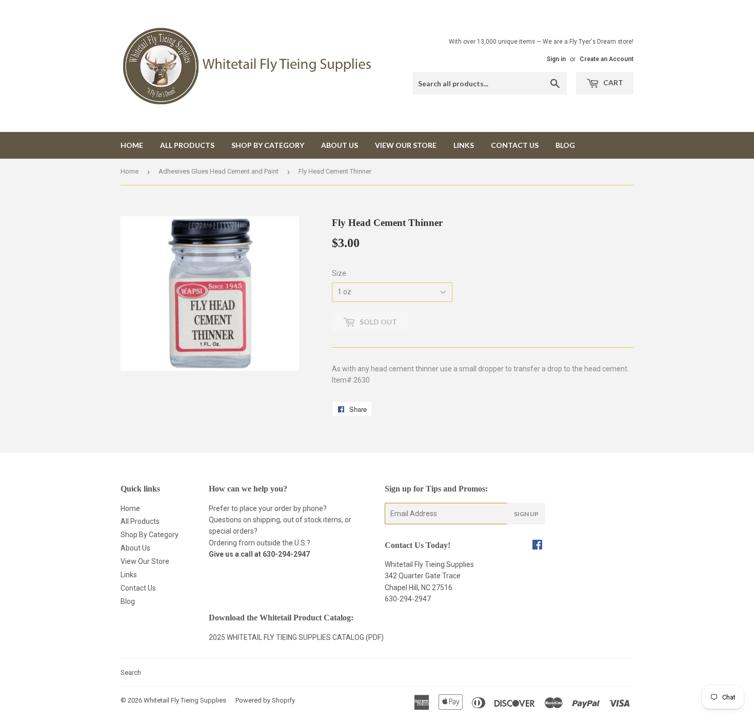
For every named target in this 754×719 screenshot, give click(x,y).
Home (132, 145)
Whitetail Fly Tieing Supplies (185, 700)
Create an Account (606, 59)
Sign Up (526, 514)
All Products (187, 145)
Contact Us (515, 145)
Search (131, 672)
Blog (565, 145)
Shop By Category (267, 145)
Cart (612, 82)
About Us (339, 145)
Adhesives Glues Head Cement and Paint (218, 171)
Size (339, 273)
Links (463, 145)
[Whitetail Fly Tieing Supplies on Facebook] (537, 546)
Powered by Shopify (265, 700)
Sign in (556, 59)
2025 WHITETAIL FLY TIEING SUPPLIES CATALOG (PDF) (296, 637)
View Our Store (405, 145)
